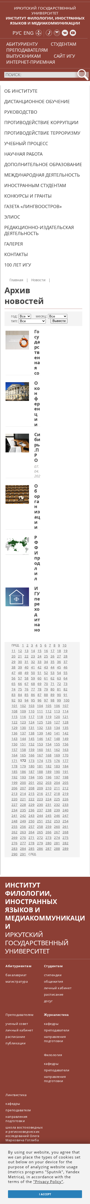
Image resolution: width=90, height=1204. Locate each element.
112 (49, 711)
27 (59, 656)
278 (31, 843)
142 (65, 733)
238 (49, 810)
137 (23, 733)
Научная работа (23, 154)
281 (57, 843)
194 (31, 777)
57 (20, 678)
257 (31, 826)
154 (49, 744)
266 (49, 832)
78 (40, 689)
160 (40, 749)
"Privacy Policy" (48, 1181)
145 (31, 738)
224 (49, 799)
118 (40, 716)
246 (57, 815)
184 (65, 766)
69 (40, 683)
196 (49, 777)
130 (23, 727)
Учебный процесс (26, 143)
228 (23, 804)
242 (23, 815)
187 (31, 771)
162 (57, 749)
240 (65, 810)
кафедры (51, 1024)
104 (40, 705)
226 (65, 799)
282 (65, 843)
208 (31, 788)
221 (23, 799)
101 (15, 705)
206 (15, 788)
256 (23, 826)
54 (59, 672)
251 (40, 821)
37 (66, 661)
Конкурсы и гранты (28, 196)
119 (49, 716)
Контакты (16, 254)
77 (33, 689)
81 (59, 689)
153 (40, 744)
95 (33, 700)
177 (65, 760)
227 (15, 804)
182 (49, 766)
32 (33, 661)
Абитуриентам (19, 966)
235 (23, 810)
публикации (16, 1043)
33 (40, 661)
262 (15, 832)
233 (65, 804)
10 (64, 645)
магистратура (17, 981)
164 (15, 755)
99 (59, 700)
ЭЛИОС (12, 217)
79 (46, 689)
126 (49, 722)
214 (23, 793)
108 (15, 711)
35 (52, 661)
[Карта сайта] (39, 33)
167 (40, 755)
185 (15, 771)
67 (26, 683)
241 (15, 815)
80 (52, 689)
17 (52, 650)
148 (57, 738)
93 (20, 700)
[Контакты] (49, 33)
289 (65, 848)
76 (26, 689)
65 (14, 683)
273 (49, 837)
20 (14, 656)
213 (15, 793)
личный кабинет (58, 988)
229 (31, 804)
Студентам (53, 966)
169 (57, 755)
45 (59, 667)
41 (33, 667)
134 (57, 727)
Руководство (20, 112)
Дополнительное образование (43, 164)
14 (33, 650)
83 (14, 694)
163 (65, 749)
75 (20, 689)
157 (15, 749)
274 (57, 837)
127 (57, 722)
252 (49, 821)
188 (40, 771)
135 (65, 727)
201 (31, 782)
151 (23, 744)
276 (15, 843)
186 (23, 771)
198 (65, 777)
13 (26, 650)
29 (14, 661)
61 (46, 678)
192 (15, 777)
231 (49, 804)
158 (23, 749)
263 (23, 832)
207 (23, 788)
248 (15, 821)
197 (57, 777)
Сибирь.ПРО (37, 447)
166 (31, 755)
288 (57, 848)
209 (40, 788)
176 (57, 760)
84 (20, 694)
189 (49, 771)
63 (59, 678)
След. (32, 854)
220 (15, 799)
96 (40, 700)
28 (66, 656)
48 (20, 672)
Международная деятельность (42, 175)
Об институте (21, 91)
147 (49, 738)
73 (66, 683)
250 (31, 821)
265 (40, 832)
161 (49, 749)
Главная (16, 280)
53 (52, 672)
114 (65, 711)
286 (40, 848)
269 (15, 837)
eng (29, 32)
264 (31, 832)
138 (31, 733)
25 (46, 656)
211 (57, 788)
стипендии (53, 975)
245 (49, 815)
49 (26, 672)
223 (40, 799)
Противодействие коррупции (41, 122)
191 (65, 771)
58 (26, 678)
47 (14, 672)
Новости (38, 280)
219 (65, 793)
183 (57, 766)
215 (31, 793)
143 (15, 738)
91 (66, 694)
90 (59, 694)
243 (31, 815)
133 (49, 727)
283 (15, 848)
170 (65, 755)
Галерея (13, 244)
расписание (54, 994)
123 (23, 722)
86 (33, 694)
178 (15, 766)
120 (57, 716)
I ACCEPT (45, 1194)
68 (33, 683)
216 (40, 793)
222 (31, 799)
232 (57, 804)
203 (49, 782)
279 (40, 843)
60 (40, 678)
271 (31, 837)
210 (49, 788)
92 (14, 700)
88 (46, 694)
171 (15, 760)
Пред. (16, 645)
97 (46, 700)
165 (23, 755)
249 (23, 821)
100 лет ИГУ (17, 265)
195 (40, 777)
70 (46, 683)
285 (31, 848)
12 (20, 650)
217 (49, 793)
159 (31, 749)
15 (40, 650)
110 (31, 711)
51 (40, 672)
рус (17, 32)
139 (40, 733)
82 (66, 689)
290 (15, 854)
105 (49, 705)
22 (26, 656)
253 (57, 821)
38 (14, 667)
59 (33, 678)
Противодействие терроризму (42, 133)
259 (49, 826)
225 (57, 799)
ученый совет (17, 1024)
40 (26, 667)
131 (31, 727)
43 (46, 667)
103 (31, 705)
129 (15, 727)
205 (65, 782)
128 (65, 722)
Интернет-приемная (30, 62)
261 (65, 826)
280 (49, 843)
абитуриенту (22, 44)
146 (40, 738)
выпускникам (23, 56)
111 (40, 711)
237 (40, 810)
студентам (63, 44)
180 (31, 766)
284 (23, 848)
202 (40, 782)
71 (52, 683)
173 (31, 760)
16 (46, 650)
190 (57, 771)
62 (52, 678)
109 (23, 711)
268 (65, 832)
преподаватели (57, 1030)
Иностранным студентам (35, 185)
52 (46, 672)
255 (15, 826)
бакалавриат (16, 975)
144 (23, 738)
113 (57, 711)
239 (57, 810)
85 (26, 694)
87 (40, 694)
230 (40, 804)
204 (57, 782)
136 (15, 733)
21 (20, 656)
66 (20, 683)
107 (65, 705)
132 (40, 727)
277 (23, 843)
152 (31, 744)
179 (23, 766)
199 (15, 782)
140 (49, 733)
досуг (48, 1001)
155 (57, 744)
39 (20, 667)
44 (52, 667)
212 (65, 788)
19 (66, 650)
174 (40, 760)
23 (33, 656)
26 (52, 656)
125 (40, 722)
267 (57, 832)
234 (15, 810)
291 (23, 854)
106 (57, 705)
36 (59, 661)
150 (15, 744)
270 (23, 837)
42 (40, 667)
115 (15, 716)
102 (23, 705)
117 (31, 716)
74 (14, 689)
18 (59, 650)
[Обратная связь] (57, 33)
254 (65, 821)
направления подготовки (55, 1039)
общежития (53, 981)
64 (66, 678)
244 (40, 815)
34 (46, 661)
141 (57, 733)
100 (67, 700)
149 (65, 738)
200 (23, 782)
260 (57, 826)
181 (40, 766)
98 (52, 700)
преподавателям (27, 50)
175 (49, 760)
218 (57, 793)
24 (40, 656)
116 (23, 716)
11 (14, 650)
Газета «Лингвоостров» (33, 206)
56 (14, 678)
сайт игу (64, 56)
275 (65, 837)
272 (40, 837)
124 (31, 722)
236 (31, 810)
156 (65, 744)
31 (26, 661)
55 (66, 672)
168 (49, 755)
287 (49, 848)
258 (40, 826)
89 (52, 694)
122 (15, 722)
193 (23, 777)
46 (66, 667)
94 (26, 700)
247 (65, 815)
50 (33, 672)
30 (20, 661)
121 (65, 716)
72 (59, 683)
